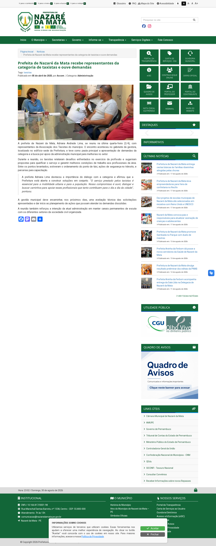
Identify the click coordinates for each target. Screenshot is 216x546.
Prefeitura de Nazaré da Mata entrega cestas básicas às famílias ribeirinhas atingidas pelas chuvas (176, 167)
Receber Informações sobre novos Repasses (168, 481)
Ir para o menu (45, 3)
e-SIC (149, 76)
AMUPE (150, 422)
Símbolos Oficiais (118, 515)
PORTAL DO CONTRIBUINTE (190, 93)
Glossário (121, 3)
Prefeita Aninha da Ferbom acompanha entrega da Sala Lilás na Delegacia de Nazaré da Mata (176, 282)
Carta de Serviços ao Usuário (171, 508)
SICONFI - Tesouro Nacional (159, 468)
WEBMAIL (169, 109)
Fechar (154, 534)
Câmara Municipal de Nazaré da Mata (165, 416)
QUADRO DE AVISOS (149, 93)
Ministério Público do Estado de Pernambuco (168, 442)
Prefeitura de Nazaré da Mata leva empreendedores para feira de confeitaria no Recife (174, 184)
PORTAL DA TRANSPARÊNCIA (149, 60)
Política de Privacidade (168, 527)
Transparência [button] (116, 39)
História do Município (120, 505)
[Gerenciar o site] (195, 490)
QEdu (149, 461)
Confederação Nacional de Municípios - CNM (168, 455)
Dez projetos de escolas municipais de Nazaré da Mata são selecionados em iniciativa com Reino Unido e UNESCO (176, 201)
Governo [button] (76, 39)
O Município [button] (38, 39)
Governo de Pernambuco (158, 429)
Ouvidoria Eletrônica (167, 512)
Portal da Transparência (169, 505)
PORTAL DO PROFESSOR (169, 93)
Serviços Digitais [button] (140, 39)
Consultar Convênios (156, 474)
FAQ (134, 3)
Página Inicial (26, 51)
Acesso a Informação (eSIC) (171, 516)
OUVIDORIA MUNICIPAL (190, 60)
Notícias (41, 51)
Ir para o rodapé (78, 3)
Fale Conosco (165, 39)
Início (23, 39)
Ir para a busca (61, 3)
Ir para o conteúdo (27, 3)
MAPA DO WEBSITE (190, 109)
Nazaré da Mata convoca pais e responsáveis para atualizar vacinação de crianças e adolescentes (177, 218)
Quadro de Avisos (165, 524)
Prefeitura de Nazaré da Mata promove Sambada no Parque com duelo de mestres (176, 235)
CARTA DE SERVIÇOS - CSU (170, 60)
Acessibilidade (166, 3)
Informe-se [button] (95, 39)
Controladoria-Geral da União (160, 448)
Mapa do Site (147, 3)
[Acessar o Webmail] (192, 490)
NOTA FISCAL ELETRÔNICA (149, 109)
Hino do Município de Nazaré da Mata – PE (129, 510)
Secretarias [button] (58, 39)
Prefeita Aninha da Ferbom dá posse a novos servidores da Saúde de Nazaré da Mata (177, 251)
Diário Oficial (163, 520)
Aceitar (154, 528)
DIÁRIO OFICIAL (190, 76)
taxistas (28, 72)
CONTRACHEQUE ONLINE (169, 76)
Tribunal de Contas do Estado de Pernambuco (169, 435)
